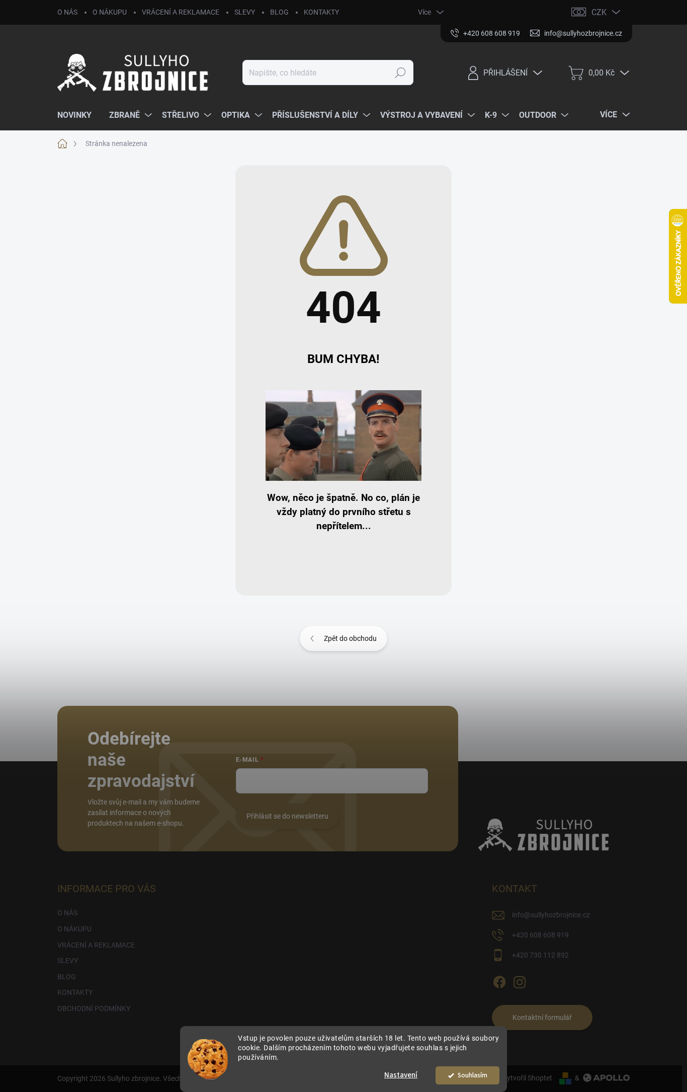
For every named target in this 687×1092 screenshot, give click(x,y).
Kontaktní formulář (542, 1017)
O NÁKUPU (110, 12)
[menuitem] (78, 115)
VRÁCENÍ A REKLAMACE (180, 12)
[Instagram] (519, 980)
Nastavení (400, 1075)
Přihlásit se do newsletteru (287, 816)
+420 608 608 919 (540, 935)
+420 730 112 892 (540, 955)
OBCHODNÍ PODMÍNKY (93, 1008)
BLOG (279, 12)
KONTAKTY (321, 12)
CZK (599, 12)
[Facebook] (499, 980)
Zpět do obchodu (350, 638)
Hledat (400, 72)
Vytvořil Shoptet (527, 1078)
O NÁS (67, 12)
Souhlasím (472, 1075)
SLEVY (244, 12)
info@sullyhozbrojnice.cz (551, 915)
